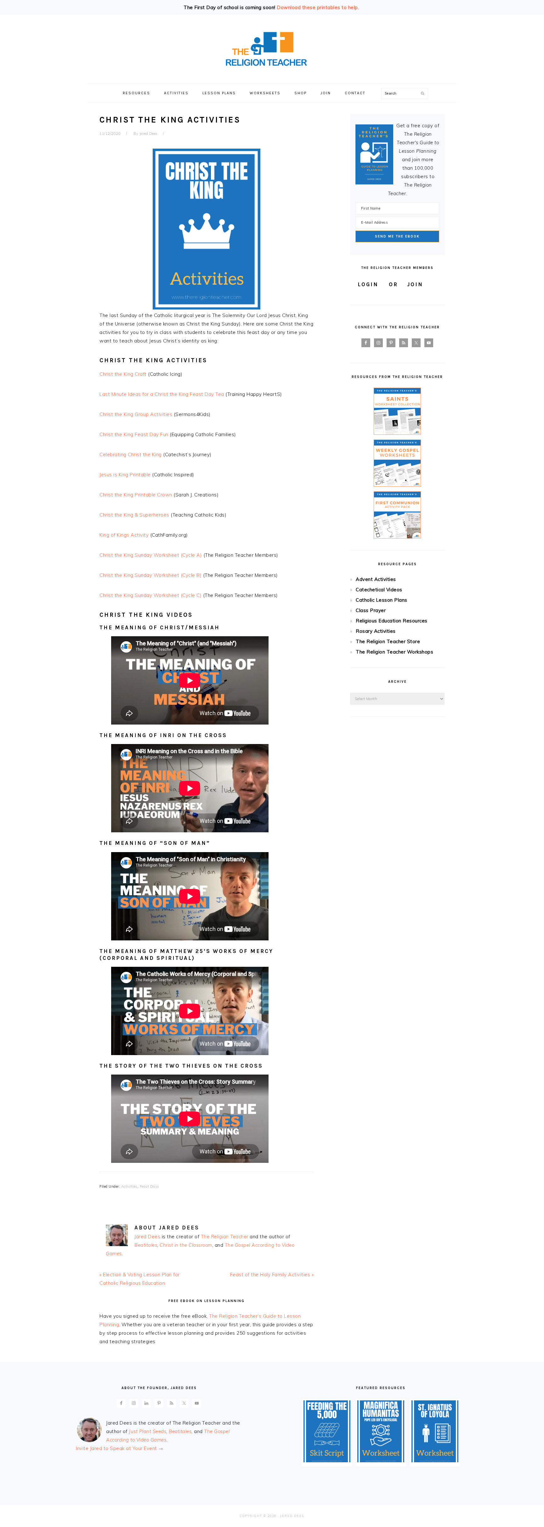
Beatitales (145, 1245)
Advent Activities (376, 579)
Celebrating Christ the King (130, 454)
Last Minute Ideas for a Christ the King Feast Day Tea (161, 394)
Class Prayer (371, 610)
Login (368, 284)
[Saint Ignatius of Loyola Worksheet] (434, 1461)
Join (415, 284)
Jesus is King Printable (125, 475)
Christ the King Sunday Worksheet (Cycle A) (150, 555)
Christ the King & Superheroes (134, 515)
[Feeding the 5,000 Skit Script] (326, 1461)
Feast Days (149, 1186)
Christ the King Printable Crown (135, 495)
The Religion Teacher (224, 1237)
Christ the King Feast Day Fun (133, 434)
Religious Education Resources (392, 621)
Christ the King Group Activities (135, 414)
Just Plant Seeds (147, 1431)
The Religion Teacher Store (388, 641)
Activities (129, 1186)
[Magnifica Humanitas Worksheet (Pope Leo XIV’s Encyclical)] (380, 1461)
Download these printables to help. (318, 7)
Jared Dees (147, 1237)
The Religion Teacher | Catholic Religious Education (272, 49)
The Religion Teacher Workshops (394, 652)
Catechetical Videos (379, 590)
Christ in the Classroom (186, 1245)
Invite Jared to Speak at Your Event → (119, 1448)
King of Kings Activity (124, 535)
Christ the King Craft (123, 374)
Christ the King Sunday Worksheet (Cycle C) (150, 595)
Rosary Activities (376, 631)
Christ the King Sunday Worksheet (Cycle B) (150, 575)
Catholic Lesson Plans (381, 600)
